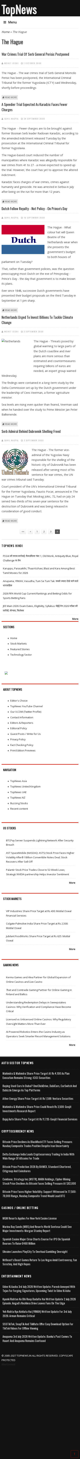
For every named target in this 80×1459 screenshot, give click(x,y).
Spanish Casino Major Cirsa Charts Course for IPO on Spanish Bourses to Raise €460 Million (36, 1241)
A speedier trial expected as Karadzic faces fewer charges (34, 107)
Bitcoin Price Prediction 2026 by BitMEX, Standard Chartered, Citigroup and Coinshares (37, 1169)
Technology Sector (21, 654)
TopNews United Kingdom (25, 786)
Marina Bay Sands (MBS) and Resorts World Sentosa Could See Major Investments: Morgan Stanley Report (37, 1229)
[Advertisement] (40, 1409)
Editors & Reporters (21, 723)
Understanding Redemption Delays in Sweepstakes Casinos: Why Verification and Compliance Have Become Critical (38, 1007)
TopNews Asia (18, 781)
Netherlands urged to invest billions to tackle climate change (37, 320)
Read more (11, 97)
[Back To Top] (74, 1453)
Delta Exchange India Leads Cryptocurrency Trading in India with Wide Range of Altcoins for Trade (38, 1156)
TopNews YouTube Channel (26, 706)
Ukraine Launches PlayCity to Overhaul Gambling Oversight (35, 1251)
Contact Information (21, 717)
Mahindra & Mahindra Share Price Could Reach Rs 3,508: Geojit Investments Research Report (37, 1109)
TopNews (19, 9)
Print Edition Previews (23, 750)
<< (23, 531)
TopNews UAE (18, 792)
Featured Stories (20, 649)
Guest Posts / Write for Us (25, 734)
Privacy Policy (17, 739)
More (75, 619)
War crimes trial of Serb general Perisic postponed (35, 54)
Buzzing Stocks (19, 803)
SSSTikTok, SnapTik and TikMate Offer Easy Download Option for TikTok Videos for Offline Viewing (38, 1326)
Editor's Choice (19, 700)
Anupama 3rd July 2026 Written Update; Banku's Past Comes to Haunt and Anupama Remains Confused (37, 1338)
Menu (12, 22)
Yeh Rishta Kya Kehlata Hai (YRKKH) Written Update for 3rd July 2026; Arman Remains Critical (37, 1313)
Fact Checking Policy (21, 745)
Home (6, 32)
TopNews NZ (17, 797)
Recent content (19, 808)
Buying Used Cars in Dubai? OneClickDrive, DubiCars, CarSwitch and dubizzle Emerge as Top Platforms (40, 1088)
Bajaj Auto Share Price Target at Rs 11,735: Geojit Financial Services (40, 1119)
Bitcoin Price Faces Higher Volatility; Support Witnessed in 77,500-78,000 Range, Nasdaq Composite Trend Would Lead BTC (40, 1194)
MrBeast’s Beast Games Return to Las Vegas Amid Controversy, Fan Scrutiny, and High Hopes (40, 1262)
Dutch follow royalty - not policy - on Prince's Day (34, 208)
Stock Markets (18, 643)
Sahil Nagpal (11, 118)
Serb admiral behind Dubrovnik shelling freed (31, 431)
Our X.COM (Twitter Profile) (25, 711)
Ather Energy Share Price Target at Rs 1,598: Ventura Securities (38, 1098)
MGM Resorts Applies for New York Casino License (30, 1218)
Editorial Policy (18, 728)
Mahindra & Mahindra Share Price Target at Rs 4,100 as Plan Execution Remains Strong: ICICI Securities (36, 1075)
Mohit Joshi (11, 63)
